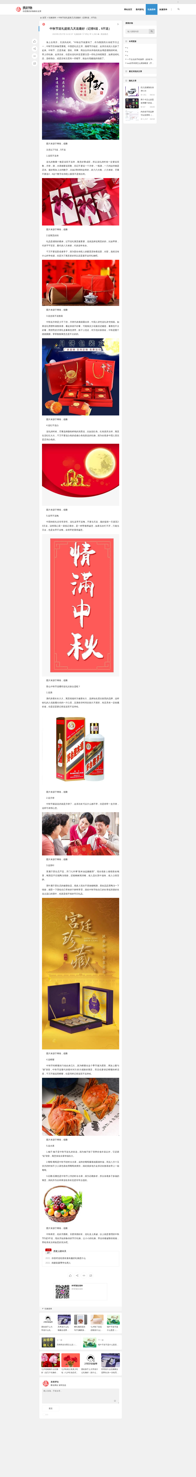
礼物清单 (152, 9)
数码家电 (140, 9)
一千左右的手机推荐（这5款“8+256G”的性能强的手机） (150, 59)
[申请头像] (117, 1383)
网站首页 (128, 9)
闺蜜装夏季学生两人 (58, 1263)
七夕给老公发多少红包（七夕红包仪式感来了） (69, 1372)
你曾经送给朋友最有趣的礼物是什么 (65, 1258)
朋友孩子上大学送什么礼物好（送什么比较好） (89, 1372)
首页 (44, 18)
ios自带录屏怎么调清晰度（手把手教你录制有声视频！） (150, 63)
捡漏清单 (163, 9)
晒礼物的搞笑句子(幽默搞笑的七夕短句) (64, 1330)
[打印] (98, 34)
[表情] (115, 1401)
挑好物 (27, 7)
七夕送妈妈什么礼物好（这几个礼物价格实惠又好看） (49, 1372)
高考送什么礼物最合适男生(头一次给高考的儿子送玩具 (110, 1372)
